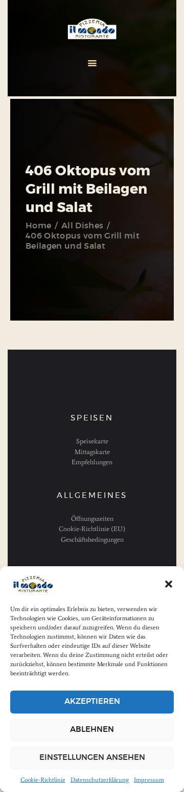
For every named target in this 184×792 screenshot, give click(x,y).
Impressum (149, 779)
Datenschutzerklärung (100, 779)
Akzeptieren (92, 701)
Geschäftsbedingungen (92, 539)
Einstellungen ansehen (92, 757)
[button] (169, 584)
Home (38, 226)
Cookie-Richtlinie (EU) (92, 529)
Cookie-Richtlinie (42, 779)
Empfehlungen (92, 462)
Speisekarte (92, 441)
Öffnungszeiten (92, 518)
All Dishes (82, 226)
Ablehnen (92, 729)
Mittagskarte (92, 452)
